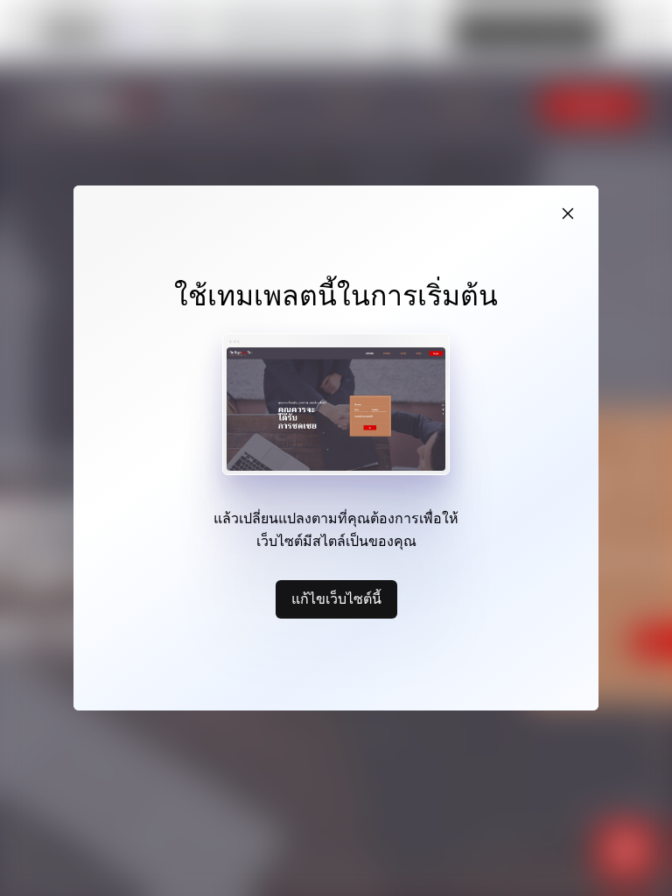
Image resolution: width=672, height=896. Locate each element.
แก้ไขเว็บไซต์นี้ (336, 598)
